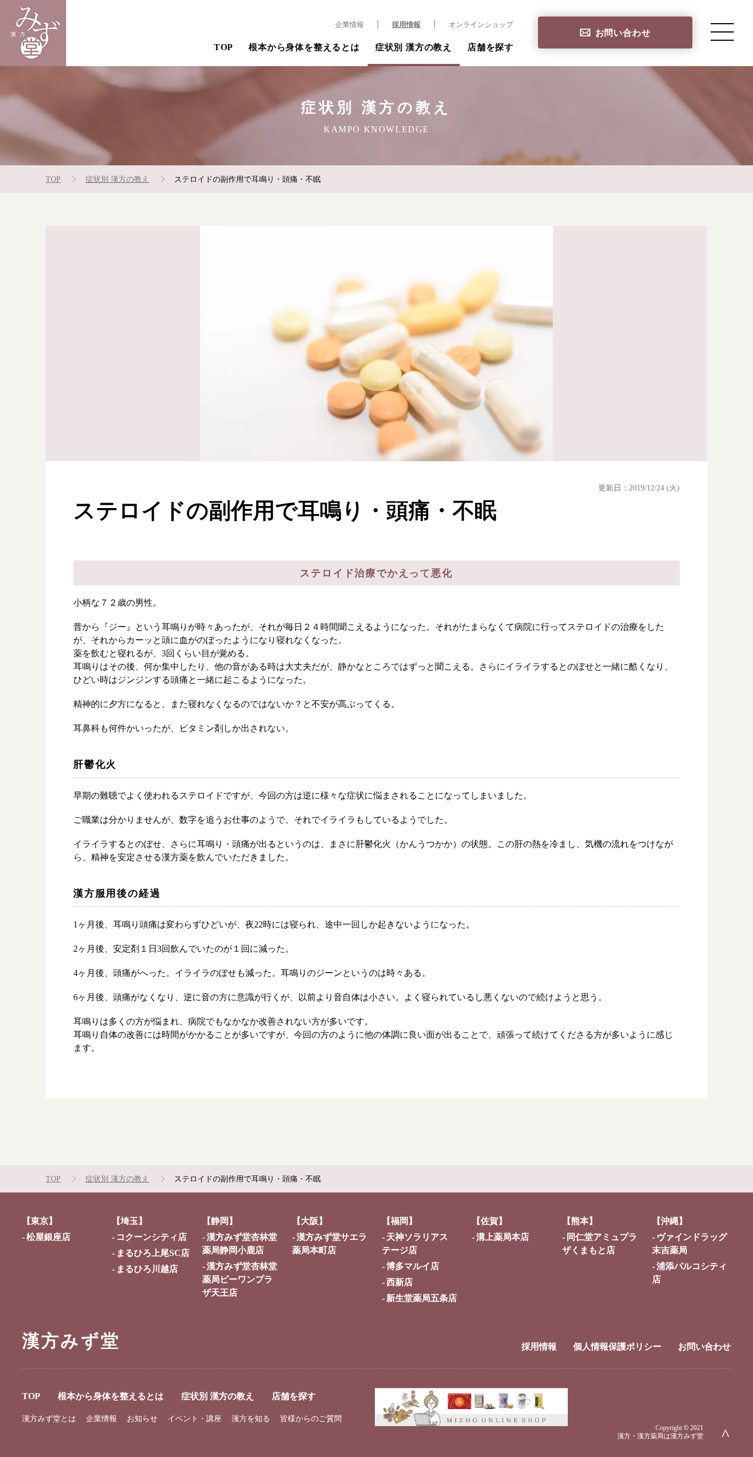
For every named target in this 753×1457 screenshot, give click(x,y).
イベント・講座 (195, 1419)
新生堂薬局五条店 (421, 1298)
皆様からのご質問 (311, 1419)
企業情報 (349, 25)
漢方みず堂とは (49, 1419)
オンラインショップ (481, 25)
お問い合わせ (623, 32)
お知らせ (142, 1419)
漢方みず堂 (71, 1341)
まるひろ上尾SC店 (153, 1253)
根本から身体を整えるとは (304, 47)
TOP (223, 47)
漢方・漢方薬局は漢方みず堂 (660, 1436)
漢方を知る (251, 1419)
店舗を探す (490, 47)
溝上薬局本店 (502, 1237)
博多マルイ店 (412, 1266)
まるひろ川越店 (147, 1268)
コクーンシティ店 (151, 1237)
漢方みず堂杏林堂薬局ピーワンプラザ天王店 (239, 1279)
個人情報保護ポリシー (617, 1346)
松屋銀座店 (48, 1237)
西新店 (399, 1282)
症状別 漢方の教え (413, 47)
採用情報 (406, 25)
